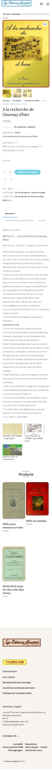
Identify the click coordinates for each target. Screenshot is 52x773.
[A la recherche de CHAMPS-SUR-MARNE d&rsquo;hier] (34, 429)
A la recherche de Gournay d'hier (29, 196)
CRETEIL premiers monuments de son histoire (13, 525)
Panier (44, 747)
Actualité (18, 744)
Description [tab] (10, 213)
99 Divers (17, 101)
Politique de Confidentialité (17, 693)
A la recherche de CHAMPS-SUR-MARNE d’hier (34, 438)
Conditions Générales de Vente (19, 688)
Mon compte (31, 747)
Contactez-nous (33, 750)
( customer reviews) (24, 127)
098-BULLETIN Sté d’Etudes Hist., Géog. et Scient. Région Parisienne (13, 590)
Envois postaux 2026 (13, 747)
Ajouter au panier (27, 172)
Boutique (16, 14)
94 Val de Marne (22, 192)
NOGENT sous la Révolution (36, 520)
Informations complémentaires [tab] (19, 220)
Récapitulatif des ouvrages (17, 682)
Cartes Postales (32, 101)
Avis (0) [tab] (41, 220)
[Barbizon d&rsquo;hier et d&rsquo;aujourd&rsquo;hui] (12, 450)
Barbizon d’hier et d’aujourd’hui (10, 458)
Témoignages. (15, 750)
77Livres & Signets (12, 761)
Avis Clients (9, 677)
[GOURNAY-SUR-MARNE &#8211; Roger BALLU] (12, 429)
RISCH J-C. (7, 200)
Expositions (31, 744)
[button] (45, 24)
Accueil (6, 14)
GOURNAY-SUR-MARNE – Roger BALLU (12, 437)
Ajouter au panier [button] (12, 538)
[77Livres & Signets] (16, 3)
